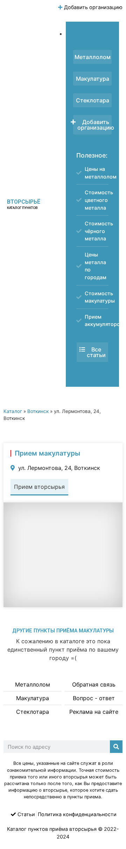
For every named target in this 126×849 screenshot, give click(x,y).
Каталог (13, 411)
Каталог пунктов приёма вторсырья (52, 829)
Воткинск (38, 411)
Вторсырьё (23, 201)
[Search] (116, 746)
